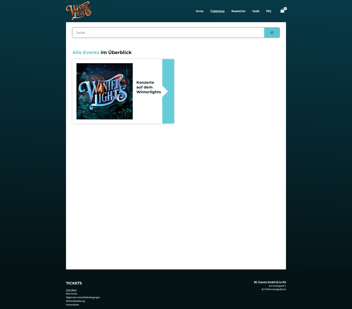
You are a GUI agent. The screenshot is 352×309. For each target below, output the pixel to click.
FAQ (268, 11)
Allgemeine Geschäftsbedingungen (83, 297)
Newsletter (238, 11)
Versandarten (72, 304)
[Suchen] (272, 33)
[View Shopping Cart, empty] (282, 11)
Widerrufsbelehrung (75, 301)
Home (199, 11)
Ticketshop (217, 11)
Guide (255, 11)
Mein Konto (71, 293)
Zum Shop (71, 290)
